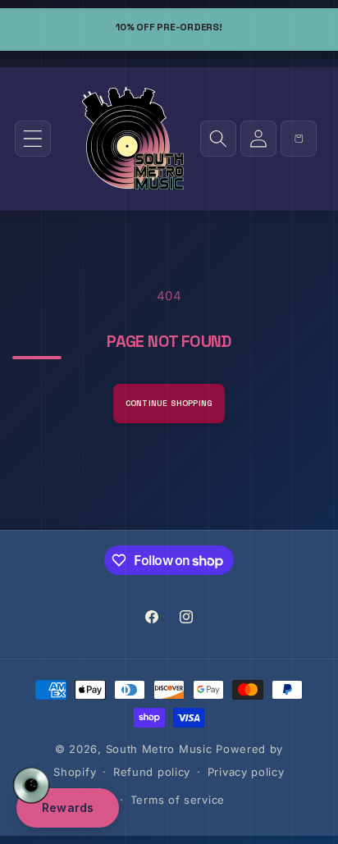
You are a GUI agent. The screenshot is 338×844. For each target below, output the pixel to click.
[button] (33, 139)
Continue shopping (169, 403)
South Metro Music (159, 748)
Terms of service (177, 799)
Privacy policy (246, 771)
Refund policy (151, 771)
